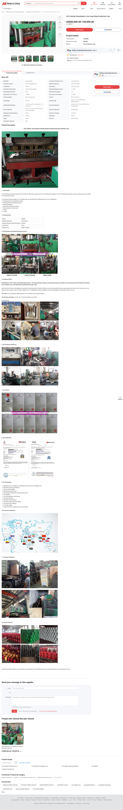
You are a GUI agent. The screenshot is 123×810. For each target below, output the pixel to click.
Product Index (90, 798)
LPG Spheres (94, 766)
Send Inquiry (79, 29)
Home (3, 12)
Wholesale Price (63, 798)
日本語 (79, 799)
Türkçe (94, 799)
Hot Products (20, 798)
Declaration (78, 803)
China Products (28, 798)
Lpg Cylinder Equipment (104, 785)
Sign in (119, 4)
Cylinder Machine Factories (47, 785)
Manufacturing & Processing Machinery (15, 12)
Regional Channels (81, 798)
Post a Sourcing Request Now (48, 711)
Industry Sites (72, 798)
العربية (70, 799)
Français (40, 799)
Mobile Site (97, 798)
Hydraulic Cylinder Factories (10, 785)
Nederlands (64, 799)
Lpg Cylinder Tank (7, 789)
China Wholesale (54, 798)
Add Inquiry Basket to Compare (33, 65)
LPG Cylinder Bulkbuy (38, 789)
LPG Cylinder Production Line (9, 766)
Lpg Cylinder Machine (89, 785)
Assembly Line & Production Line (33, 12)
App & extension (101, 8)
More (3, 792)
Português (33, 799)
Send (14, 711)
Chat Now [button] (109, 29)
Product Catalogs (25, 762)
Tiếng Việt (99, 799)
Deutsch (58, 799)
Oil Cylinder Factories (62, 785)
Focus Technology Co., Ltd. (50, 803)
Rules (120, 8)
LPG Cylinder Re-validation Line (40, 766)
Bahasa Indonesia (108, 799)
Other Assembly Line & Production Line (51, 12)
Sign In (69, 60)
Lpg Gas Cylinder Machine (22, 789)
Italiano (53, 799)
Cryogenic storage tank (8, 769)
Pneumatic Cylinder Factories (28, 785)
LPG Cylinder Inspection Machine (70, 766)
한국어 (75, 799)
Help (91, 8)
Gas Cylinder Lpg (76, 785)
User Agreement (70, 803)
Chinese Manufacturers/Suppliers (41, 798)
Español (28, 799)
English (22, 799)
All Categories (7, 8)
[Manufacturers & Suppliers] (11, 3)
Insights (104, 798)
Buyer (82, 8)
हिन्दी (84, 799)
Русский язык (46, 799)
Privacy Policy (86, 803)
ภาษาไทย (89, 799)
